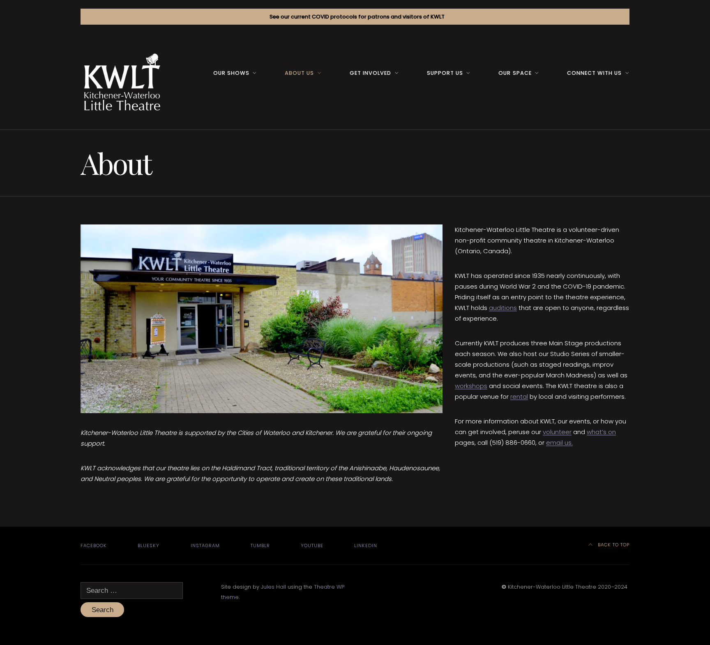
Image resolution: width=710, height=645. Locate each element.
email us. (559, 442)
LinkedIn (365, 545)
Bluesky (148, 545)
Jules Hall (273, 586)
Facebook (94, 545)
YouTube (312, 545)
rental (519, 396)
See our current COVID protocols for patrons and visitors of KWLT (357, 16)
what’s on (601, 432)
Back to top (612, 544)
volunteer (557, 432)
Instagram (205, 545)
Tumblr (260, 545)
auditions (503, 307)
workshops (471, 385)
